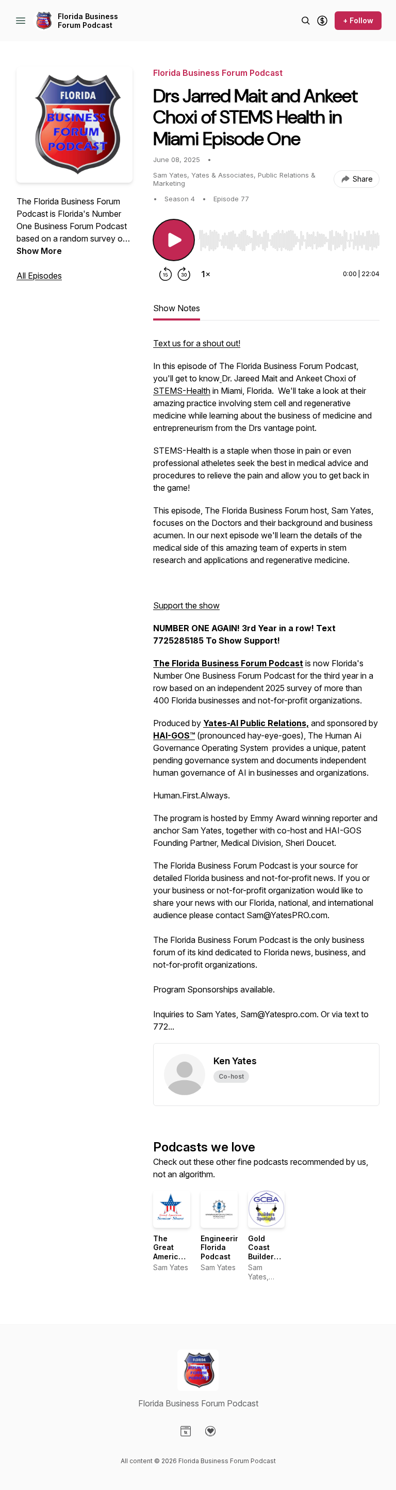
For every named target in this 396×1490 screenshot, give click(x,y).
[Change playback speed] (205, 274)
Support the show (186, 605)
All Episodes (39, 275)
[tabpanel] (266, 690)
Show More (39, 251)
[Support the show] (322, 20)
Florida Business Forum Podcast (88, 21)
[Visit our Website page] (185, 1431)
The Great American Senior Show (170, 1256)
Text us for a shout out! (196, 343)
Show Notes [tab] (176, 308)
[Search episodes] (306, 20)
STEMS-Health (181, 391)
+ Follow (358, 20)
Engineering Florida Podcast (222, 1247)
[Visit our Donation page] (210, 1431)
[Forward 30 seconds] (184, 274)
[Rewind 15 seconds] (165, 274)
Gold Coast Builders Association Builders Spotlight (269, 1261)
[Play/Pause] (173, 240)
